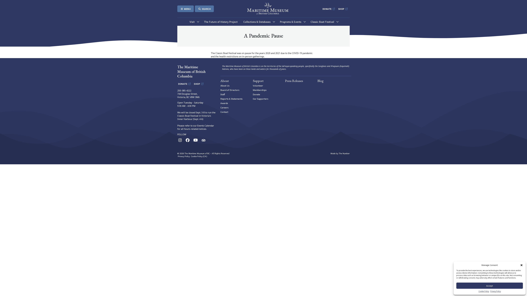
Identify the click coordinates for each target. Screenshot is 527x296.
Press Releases (294, 81)
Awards (224, 103)
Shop (341, 9)
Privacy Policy (495, 291)
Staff (222, 94)
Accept (489, 285)
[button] (521, 265)
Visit (192, 22)
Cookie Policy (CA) (199, 156)
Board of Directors (229, 90)
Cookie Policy (484, 291)
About (224, 81)
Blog (320, 81)
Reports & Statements (231, 98)
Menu (187, 9)
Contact (224, 112)
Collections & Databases (256, 22)
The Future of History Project (221, 22)
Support (258, 81)
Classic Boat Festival (322, 22)
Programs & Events (290, 22)
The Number (344, 153)
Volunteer (258, 85)
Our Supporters (260, 98)
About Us (224, 85)
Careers (224, 107)
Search (206, 9)
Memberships (260, 90)
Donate (327, 9)
